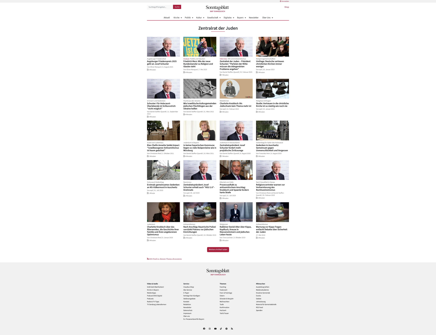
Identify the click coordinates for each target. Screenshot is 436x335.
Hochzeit (223, 310)
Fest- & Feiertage (226, 293)
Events (258, 296)
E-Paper (186, 293)
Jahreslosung (261, 301)
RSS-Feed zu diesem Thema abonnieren (165, 259)
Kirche (176, 17)
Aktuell (167, 17)
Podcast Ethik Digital (154, 296)
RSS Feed (259, 307)
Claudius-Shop (188, 287)
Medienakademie (262, 290)
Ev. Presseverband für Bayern (193, 319)
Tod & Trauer (224, 313)
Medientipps (151, 293)
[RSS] (232, 329)
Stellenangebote (189, 299)
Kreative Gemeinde (263, 293)
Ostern (222, 296)
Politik (188, 17)
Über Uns (266, 17)
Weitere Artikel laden (218, 249)
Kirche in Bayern (153, 290)
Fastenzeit (223, 290)
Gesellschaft (212, 17)
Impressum (187, 313)
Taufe (222, 304)
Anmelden (285, 1)
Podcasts (150, 299)
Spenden (259, 310)
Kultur (199, 17)
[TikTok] (221, 329)
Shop (286, 7)
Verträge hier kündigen (191, 296)
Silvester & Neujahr (226, 299)
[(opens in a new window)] (204, 329)
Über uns (186, 316)
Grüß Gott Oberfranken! (155, 287)
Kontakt (186, 301)
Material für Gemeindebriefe (266, 304)
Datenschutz (187, 310)
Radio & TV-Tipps (153, 301)
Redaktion (187, 304)
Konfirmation (224, 307)
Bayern (240, 17)
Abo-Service (187, 290)
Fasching (223, 287)
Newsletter (254, 17)
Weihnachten (224, 301)
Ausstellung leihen (262, 287)
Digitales (228, 17)
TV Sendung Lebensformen (156, 304)
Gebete (258, 299)
